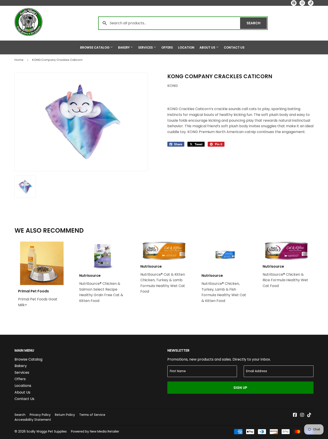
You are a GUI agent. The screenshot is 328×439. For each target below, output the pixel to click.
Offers (167, 47)
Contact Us (234, 47)
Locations (23, 385)
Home (19, 60)
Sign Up (240, 387)
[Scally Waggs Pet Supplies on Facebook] (295, 415)
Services (146, 47)
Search (257, 23)
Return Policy (65, 414)
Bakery (124, 47)
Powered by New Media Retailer (95, 431)
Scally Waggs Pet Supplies (47, 431)
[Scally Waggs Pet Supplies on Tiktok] (309, 415)
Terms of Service (92, 414)
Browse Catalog (95, 47)
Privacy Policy (40, 414)
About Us (207, 47)
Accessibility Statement (33, 419)
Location (186, 47)
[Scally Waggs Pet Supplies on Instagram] (302, 415)
